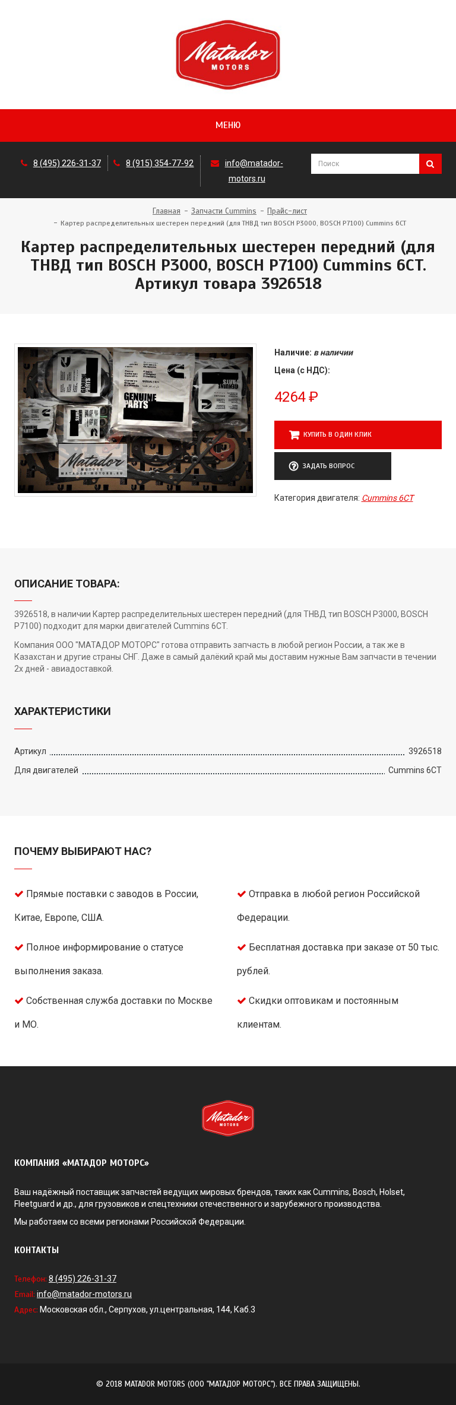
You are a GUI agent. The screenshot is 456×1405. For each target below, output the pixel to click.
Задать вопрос (328, 466)
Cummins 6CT (387, 498)
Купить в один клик (337, 434)
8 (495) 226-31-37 (67, 163)
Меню (228, 125)
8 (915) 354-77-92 (160, 163)
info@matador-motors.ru (84, 1294)
